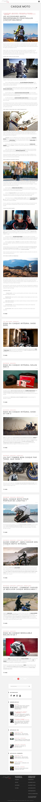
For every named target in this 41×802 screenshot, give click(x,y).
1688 (37, 21)
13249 (37, 636)
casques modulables (25, 658)
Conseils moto (20, 455)
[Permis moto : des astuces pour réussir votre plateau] (12, 734)
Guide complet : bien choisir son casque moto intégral (20, 543)
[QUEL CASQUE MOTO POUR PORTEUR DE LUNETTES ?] (20, 513)
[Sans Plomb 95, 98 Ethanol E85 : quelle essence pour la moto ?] (12, 739)
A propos (16, 800)
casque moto (6, 350)
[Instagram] (17, 696)
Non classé (6, 14)
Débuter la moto (20, 497)
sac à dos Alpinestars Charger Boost (26, 82)
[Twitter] (14, 696)
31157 (37, 460)
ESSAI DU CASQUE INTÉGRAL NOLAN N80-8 (20, 366)
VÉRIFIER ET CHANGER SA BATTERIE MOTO (20, 746)
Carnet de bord (22, 13)
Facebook (17, 779)
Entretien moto (23, 738)
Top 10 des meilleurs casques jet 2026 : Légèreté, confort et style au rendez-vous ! (22, 715)
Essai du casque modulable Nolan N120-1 (17, 634)
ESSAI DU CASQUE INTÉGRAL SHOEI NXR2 (19, 324)
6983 (37, 545)
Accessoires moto (7, 13)
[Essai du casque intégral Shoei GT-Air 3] (20, 426)
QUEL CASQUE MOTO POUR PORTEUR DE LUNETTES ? (16, 500)
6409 (37, 368)
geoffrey (9, 21)
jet (33, 659)
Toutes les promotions (33, 793)
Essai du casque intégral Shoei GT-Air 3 (19, 412)
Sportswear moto (32, 790)
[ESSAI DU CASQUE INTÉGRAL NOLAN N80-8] (20, 379)
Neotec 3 (35, 437)
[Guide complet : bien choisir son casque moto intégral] (20, 556)
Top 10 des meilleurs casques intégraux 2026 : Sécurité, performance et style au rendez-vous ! (22, 707)
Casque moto (29, 13)
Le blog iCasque (10, 800)
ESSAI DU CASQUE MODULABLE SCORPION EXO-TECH (21, 769)
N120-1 (25, 664)
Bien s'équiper (15, 13)
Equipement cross (32, 785)
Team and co (20, 761)
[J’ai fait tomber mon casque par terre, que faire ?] (20, 472)
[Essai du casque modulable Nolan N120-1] (20, 647)
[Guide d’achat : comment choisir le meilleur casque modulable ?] (20, 602)
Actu (4, 321)
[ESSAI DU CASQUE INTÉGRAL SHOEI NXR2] (20, 338)
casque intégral (17, 567)
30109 (37, 415)
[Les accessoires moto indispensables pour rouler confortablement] (20, 32)
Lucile (8, 415)
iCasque (16, 761)
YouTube (16, 788)
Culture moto (24, 712)
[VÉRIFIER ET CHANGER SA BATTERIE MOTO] (12, 746)
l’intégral (4, 661)
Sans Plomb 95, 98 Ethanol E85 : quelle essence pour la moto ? (22, 740)
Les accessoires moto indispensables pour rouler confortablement (18, 18)
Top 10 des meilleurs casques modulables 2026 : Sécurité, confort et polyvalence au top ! (22, 723)
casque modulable (33, 613)
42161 (37, 502)
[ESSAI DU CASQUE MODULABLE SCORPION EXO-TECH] (12, 768)
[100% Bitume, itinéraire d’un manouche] (12, 762)
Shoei (36, 349)
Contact (28, 800)
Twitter (16, 782)
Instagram (17, 785)
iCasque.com (31, 800)
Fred (8, 368)
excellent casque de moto (30, 390)
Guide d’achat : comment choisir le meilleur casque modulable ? (20, 588)
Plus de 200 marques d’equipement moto (32, 797)
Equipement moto (31, 782)
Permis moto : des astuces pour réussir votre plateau (22, 734)
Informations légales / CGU (22, 800)
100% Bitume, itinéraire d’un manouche (22, 763)
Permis (22, 732)
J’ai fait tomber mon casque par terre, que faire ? (20, 458)
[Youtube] (20, 696)
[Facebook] (11, 696)
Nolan (9, 658)
